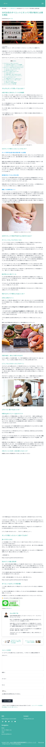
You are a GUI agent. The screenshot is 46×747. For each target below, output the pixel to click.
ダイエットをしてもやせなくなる (12, 69)
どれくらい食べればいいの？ (9, 77)
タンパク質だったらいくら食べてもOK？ (12, 79)
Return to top (41, 742)
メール (4, 678)
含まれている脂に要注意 (10, 82)
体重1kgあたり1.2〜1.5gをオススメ (12, 78)
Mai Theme (18, 743)
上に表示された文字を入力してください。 (11, 694)
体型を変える (9, 608)
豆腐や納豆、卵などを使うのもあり (12, 74)
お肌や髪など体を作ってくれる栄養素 (13, 64)
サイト (3, 685)
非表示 (14, 61)
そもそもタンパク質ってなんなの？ (11, 63)
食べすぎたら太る (9, 81)
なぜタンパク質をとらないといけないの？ (14, 66)
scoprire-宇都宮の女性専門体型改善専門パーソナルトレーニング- (23, 742)
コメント (4, 655)
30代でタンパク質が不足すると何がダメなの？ (13, 67)
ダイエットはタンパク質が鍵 (9, 84)
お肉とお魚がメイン (9, 73)
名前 (3, 672)
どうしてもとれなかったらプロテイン (13, 75)
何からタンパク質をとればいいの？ (11, 71)
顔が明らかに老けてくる (10, 70)
